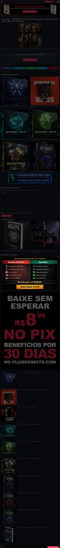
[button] (53, 547)
